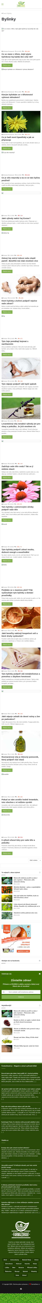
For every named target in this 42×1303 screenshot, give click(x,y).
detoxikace (9, 1263)
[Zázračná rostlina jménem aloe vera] (7, 915)
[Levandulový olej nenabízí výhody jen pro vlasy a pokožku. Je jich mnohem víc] (21, 408)
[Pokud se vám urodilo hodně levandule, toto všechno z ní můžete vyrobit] (21, 784)
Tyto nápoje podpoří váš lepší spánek (19, 384)
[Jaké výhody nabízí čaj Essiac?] (21, 203)
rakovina (8, 1271)
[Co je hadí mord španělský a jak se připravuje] (21, 122)
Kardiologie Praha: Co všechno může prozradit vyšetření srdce (20, 1122)
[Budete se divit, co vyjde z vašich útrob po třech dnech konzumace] (7, 1022)
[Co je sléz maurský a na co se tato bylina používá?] (21, 162)
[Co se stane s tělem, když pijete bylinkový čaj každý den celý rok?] (21, 38)
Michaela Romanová (8, 51)
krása (35, 1263)
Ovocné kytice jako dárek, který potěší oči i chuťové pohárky (19, 1073)
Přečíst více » (7, 65)
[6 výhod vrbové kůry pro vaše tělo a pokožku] (21, 825)
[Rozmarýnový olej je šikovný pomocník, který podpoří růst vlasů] (21, 741)
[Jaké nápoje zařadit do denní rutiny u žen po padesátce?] (21, 701)
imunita (27, 1263)
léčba (7, 1267)
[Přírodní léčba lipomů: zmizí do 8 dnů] (7, 1048)
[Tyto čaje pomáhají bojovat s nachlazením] (21, 326)
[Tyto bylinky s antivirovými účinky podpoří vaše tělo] (21, 491)
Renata (5, 215)
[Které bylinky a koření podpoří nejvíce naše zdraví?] (21, 285)
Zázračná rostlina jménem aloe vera (25, 913)
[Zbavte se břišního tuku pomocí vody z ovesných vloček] (7, 1031)
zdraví (24, 1275)
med (13, 1267)
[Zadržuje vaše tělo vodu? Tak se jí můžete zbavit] (21, 451)
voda (17, 1275)
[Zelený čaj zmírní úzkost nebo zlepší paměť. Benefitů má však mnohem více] (21, 243)
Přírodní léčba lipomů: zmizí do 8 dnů (26, 1046)
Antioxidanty (14, 1260)
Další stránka (33, 860)
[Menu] (2, 5)
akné (5, 1260)
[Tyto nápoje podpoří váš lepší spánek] (21, 368)
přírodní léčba (32, 1267)
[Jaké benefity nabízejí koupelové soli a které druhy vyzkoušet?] (21, 618)
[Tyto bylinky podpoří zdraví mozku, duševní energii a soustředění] (21, 534)
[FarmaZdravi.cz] (21, 4)
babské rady (26, 1260)
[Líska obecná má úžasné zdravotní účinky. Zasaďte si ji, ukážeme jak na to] (7, 907)
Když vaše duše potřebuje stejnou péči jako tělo (15, 1106)
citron (36, 1260)
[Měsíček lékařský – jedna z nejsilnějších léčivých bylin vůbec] (7, 889)
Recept (17, 1271)
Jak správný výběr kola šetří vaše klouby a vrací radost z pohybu (21, 1089)
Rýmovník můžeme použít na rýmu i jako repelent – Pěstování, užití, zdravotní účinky (25, 879)
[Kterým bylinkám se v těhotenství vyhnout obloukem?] (21, 79)
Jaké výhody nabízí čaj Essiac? (16, 218)
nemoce (21, 1267)
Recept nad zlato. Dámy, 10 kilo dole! (26, 1037)
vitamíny (34, 1271)
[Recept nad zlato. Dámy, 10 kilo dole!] (7, 1040)
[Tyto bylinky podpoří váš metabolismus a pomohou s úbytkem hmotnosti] (21, 658)
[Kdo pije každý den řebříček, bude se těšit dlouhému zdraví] (7, 898)
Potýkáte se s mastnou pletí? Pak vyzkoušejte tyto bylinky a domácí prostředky (17, 592)
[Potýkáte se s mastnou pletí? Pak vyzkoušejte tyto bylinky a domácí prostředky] (21, 574)
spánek (25, 1271)
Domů (4, 13)
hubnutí (18, 1263)
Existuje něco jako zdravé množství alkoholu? (15, 1148)
